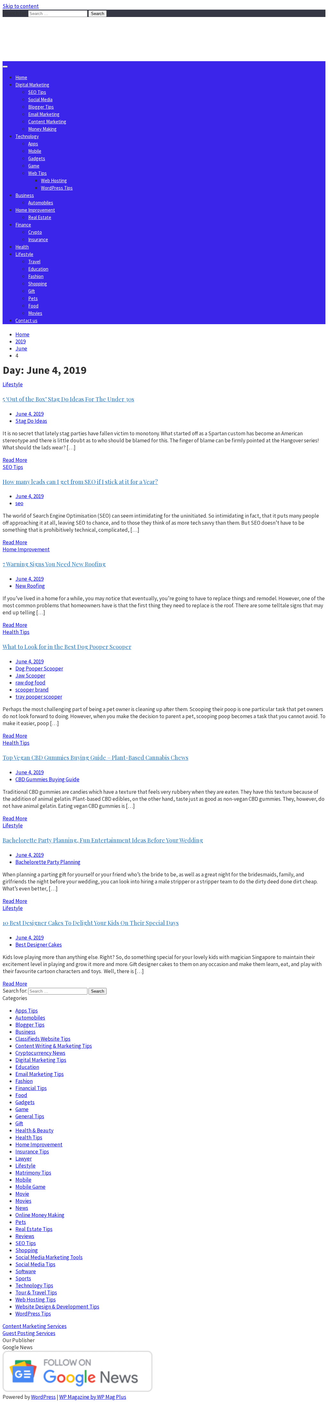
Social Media (40, 99)
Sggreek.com (50, 30)
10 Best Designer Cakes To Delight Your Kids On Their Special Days (91, 923)
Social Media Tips (35, 1264)
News (21, 1207)
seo (19, 503)
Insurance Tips (32, 1151)
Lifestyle (24, 254)
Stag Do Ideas (31, 420)
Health (22, 247)
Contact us (26, 320)
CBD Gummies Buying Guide (47, 779)
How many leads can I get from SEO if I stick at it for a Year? (80, 482)
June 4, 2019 (29, 413)
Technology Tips (34, 1285)
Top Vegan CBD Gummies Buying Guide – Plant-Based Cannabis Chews (95, 757)
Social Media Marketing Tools (49, 1257)
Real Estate (39, 217)
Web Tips (37, 173)
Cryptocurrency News (40, 1052)
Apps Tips (26, 1010)
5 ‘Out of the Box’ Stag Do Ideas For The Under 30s (68, 399)
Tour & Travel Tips (36, 1292)
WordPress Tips (57, 188)
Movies (35, 313)
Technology (27, 136)
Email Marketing (44, 114)
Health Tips (16, 632)
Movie (22, 1193)
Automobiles (40, 203)
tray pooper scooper (38, 696)
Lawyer (23, 1158)
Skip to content (21, 6)
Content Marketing (47, 122)
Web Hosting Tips (35, 1299)
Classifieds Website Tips (42, 1038)
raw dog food (30, 682)
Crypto (35, 232)
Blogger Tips (41, 107)
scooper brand (32, 689)
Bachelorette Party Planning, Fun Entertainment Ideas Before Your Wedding (103, 840)
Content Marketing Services (35, 1326)
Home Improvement (35, 210)
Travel (34, 261)
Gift (31, 291)
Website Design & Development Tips (57, 1306)
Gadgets (36, 158)
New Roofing (30, 585)
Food (33, 306)
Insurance (38, 239)
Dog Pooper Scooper (39, 668)
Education (38, 269)
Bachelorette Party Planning (47, 862)
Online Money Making (39, 1214)
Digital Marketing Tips (40, 1059)
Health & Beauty (34, 1130)
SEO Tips (37, 92)
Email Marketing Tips (39, 1074)
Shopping (37, 284)
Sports (23, 1278)
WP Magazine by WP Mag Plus (92, 1396)
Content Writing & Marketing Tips (53, 1045)
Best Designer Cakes (38, 944)
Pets (33, 298)
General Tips (29, 1116)
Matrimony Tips (33, 1172)
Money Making (42, 129)
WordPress (43, 1396)
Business (24, 195)
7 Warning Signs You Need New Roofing (54, 564)
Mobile (34, 151)
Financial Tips (31, 1088)
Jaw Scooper (30, 675)
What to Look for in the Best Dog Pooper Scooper (67, 647)
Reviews (24, 1236)
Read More (15, 460)
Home (21, 77)
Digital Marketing (32, 85)
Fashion (36, 276)
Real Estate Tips (34, 1229)
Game (33, 166)
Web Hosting (54, 180)
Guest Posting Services (29, 1333)
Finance (23, 225)
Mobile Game (30, 1186)
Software (25, 1271)
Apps (33, 144)
